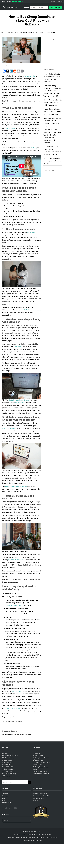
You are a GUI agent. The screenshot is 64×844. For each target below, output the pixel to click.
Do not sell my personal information (32, 840)
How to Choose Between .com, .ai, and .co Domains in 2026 (52, 160)
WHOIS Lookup (38, 764)
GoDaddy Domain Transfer (41, 767)
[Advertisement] (52, 54)
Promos (35, 800)
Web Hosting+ (6, 762)
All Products (6, 776)
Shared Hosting (7, 760)
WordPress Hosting (8, 758)
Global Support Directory (40, 771)
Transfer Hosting (38, 798)
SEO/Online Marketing (9, 773)
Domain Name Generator (41, 773)
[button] (63, 2)
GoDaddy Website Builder (10, 755)
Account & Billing (38, 755)
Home (3, 32)
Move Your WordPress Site (41, 796)
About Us (5, 793)
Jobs (3, 798)
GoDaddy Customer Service (41, 762)
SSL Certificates (7, 771)
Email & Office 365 (8, 767)
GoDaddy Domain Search (41, 758)
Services (5, 796)
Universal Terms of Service (13, 837)
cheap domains (18, 721)
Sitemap (25, 831)
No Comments (25, 65)
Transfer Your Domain (40, 793)
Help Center (37, 753)
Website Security (7, 769)
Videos (35, 769)
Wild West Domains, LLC (37, 837)
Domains (26, 7)
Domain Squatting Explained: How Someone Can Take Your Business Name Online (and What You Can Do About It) (52, 91)
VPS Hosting (6, 764)
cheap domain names (10, 721)
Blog (3, 800)
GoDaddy (49, 837)
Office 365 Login (38, 760)
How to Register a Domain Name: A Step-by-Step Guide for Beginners (52, 102)
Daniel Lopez (10, 65)
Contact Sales (6, 802)
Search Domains (55, 7)
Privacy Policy (37, 831)
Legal (30, 831)
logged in (14, 735)
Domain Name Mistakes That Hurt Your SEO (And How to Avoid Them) (52, 111)
